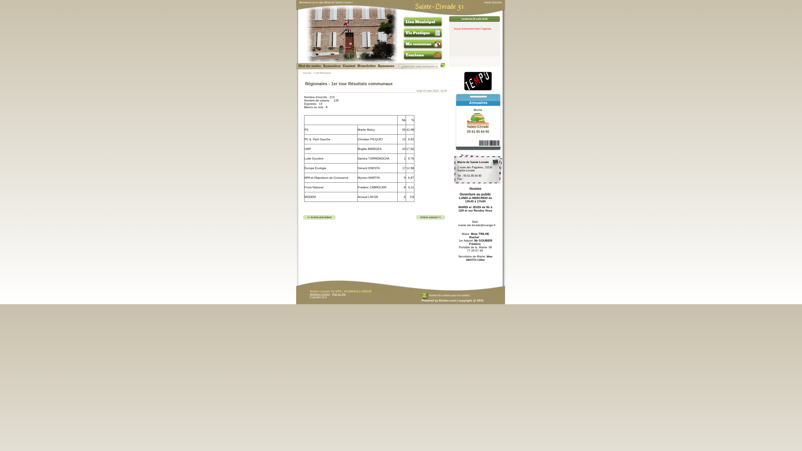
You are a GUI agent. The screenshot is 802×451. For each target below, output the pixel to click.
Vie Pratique (418, 33)
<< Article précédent (319, 217)
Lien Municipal (420, 22)
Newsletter (366, 65)
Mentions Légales (320, 294)
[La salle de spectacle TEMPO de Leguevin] (478, 89)
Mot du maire (309, 65)
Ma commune (418, 44)
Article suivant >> (430, 217)
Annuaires (332, 65)
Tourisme (415, 55)
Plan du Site (339, 294)
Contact (349, 65)
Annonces (386, 65)
